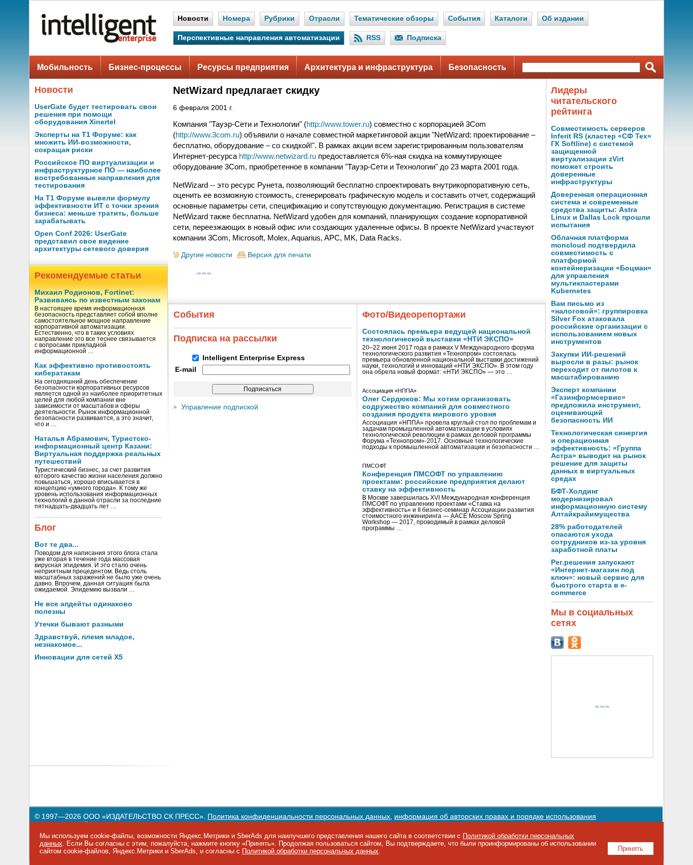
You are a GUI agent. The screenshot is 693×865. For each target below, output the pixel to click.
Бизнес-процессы (145, 67)
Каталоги (511, 18)
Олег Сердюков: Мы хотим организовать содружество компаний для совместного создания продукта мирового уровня (436, 406)
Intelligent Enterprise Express (253, 358)
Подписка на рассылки (225, 338)
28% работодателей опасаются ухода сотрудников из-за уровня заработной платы (598, 538)
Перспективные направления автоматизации (259, 38)
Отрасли (324, 18)
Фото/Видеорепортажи (414, 314)
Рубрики (279, 18)
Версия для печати (279, 255)
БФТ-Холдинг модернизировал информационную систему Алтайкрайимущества (599, 503)
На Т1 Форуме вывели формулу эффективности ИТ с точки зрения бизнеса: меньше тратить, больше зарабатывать (96, 209)
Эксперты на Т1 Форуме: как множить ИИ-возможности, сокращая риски (85, 142)
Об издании (563, 18)
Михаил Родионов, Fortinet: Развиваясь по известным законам (97, 296)
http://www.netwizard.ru (277, 156)
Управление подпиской (219, 407)
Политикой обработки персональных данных (310, 851)
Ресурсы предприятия (243, 67)
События (464, 18)
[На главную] (99, 41)
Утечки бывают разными (79, 624)
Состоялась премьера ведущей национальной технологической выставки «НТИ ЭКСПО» (446, 335)
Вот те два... (56, 544)
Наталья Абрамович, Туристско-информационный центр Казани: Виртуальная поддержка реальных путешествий (97, 450)
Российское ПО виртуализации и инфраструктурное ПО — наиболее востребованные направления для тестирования (97, 174)
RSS (373, 38)
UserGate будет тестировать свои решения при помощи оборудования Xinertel (95, 114)
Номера (236, 18)
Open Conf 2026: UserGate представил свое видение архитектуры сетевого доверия (91, 241)
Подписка (424, 38)
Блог (45, 528)
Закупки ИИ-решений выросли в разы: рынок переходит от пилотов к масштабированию (594, 366)
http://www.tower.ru (337, 124)
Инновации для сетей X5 (78, 657)
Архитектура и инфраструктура (368, 67)
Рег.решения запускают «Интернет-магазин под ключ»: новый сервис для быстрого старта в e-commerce (597, 578)
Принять (630, 848)
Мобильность (65, 67)
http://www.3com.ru (207, 134)
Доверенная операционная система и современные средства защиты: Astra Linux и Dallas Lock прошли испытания (600, 210)
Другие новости (206, 255)
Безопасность (477, 67)
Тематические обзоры (394, 18)
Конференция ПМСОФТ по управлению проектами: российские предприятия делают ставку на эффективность (443, 481)
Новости (193, 18)
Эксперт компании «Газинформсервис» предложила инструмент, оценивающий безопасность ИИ (596, 405)
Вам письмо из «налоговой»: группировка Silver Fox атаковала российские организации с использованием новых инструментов (599, 322)
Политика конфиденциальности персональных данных (298, 816)
